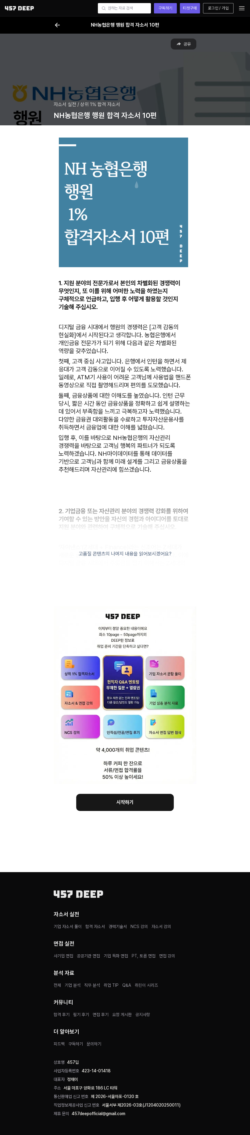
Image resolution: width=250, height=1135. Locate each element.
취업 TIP (111, 985)
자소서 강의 (161, 926)
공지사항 (142, 1014)
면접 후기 (101, 1014)
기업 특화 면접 (116, 955)
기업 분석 (72, 985)
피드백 (59, 1043)
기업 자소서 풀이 (68, 926)
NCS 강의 (139, 926)
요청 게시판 (122, 1014)
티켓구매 (190, 8)
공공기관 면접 (88, 955)
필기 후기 (81, 1014)
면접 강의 (167, 955)
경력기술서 (118, 926)
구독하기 (166, 8)
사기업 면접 (63, 955)
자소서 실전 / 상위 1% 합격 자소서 (87, 104)
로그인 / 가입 (218, 8)
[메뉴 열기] (242, 8)
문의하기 (94, 1043)
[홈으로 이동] (19, 8)
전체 (57, 985)
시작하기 (125, 802)
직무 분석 (92, 985)
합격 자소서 (95, 926)
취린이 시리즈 (146, 985)
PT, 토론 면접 (143, 955)
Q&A (126, 985)
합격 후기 (62, 1014)
